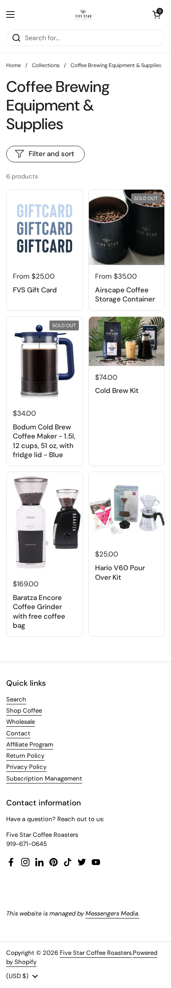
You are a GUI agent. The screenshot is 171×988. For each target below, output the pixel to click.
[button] (156, 14)
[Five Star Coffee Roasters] (83, 14)
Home (13, 65)
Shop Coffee (24, 710)
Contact (18, 733)
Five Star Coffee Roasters (96, 953)
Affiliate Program (29, 744)
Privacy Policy (26, 767)
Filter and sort (51, 153)
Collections (45, 65)
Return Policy (25, 756)
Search (16, 699)
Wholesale (20, 722)
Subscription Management (44, 778)
